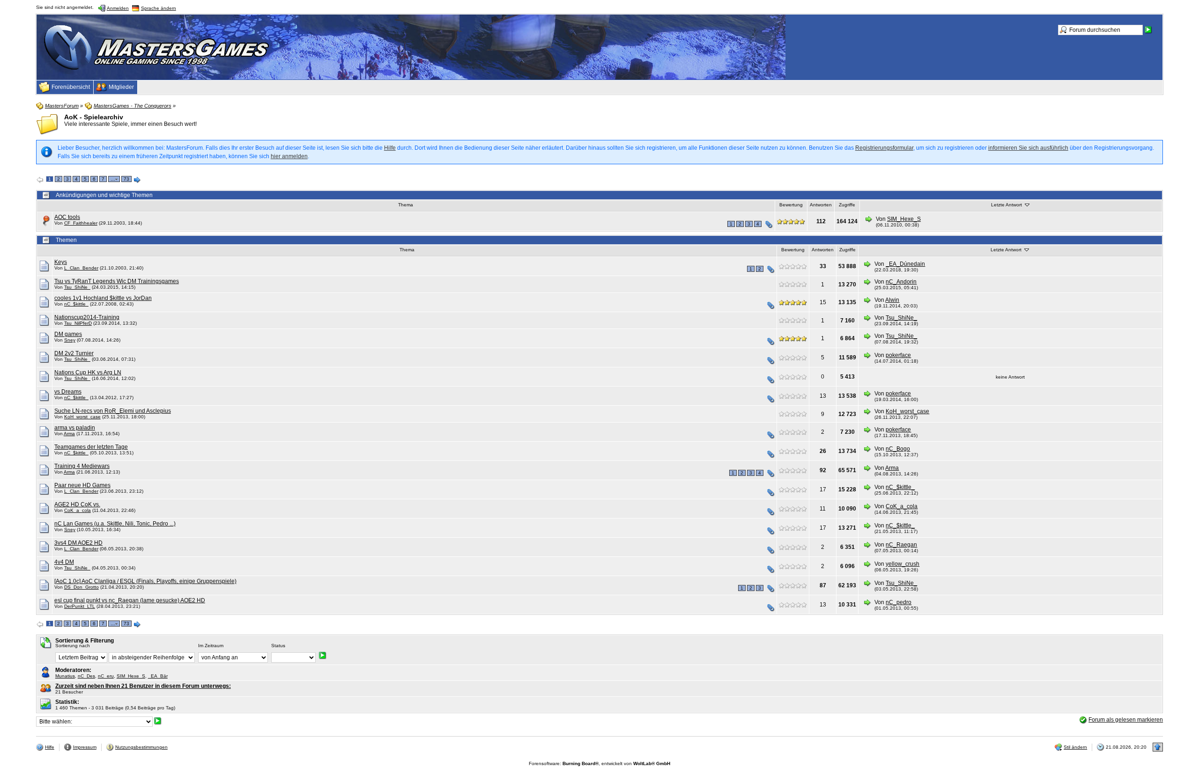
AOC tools (67, 217)
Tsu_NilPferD (78, 323)
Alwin (892, 300)
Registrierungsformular (884, 148)
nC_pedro (898, 602)
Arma (69, 433)
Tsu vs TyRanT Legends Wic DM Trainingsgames (116, 281)
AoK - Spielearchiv (93, 117)
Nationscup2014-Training (86, 317)
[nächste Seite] (137, 180)
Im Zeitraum (210, 645)
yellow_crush (902, 564)
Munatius (65, 676)
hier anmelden (289, 156)
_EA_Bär (158, 676)
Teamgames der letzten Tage (91, 447)
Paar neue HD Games (82, 485)
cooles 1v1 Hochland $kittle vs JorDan (103, 298)
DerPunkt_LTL (79, 606)
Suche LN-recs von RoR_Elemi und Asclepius (112, 411)
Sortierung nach (72, 645)
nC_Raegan (901, 544)
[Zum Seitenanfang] (1157, 747)
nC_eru (106, 676)
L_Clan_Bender (81, 267)
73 (126, 179)
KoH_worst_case (82, 416)
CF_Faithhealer (80, 223)
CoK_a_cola (77, 510)
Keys (60, 262)
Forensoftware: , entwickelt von (599, 763)
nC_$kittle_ (76, 304)
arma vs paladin (74, 427)
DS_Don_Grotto (81, 587)
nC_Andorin (901, 281)
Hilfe (390, 148)
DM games (68, 334)
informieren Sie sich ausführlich (1028, 148)
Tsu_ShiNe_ (77, 287)
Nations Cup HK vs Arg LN (87, 372)
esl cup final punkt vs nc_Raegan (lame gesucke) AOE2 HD (129, 600)
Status (278, 645)
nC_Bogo (898, 448)
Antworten (821, 204)
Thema (405, 204)
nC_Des (86, 676)
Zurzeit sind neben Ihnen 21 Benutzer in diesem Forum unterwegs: (143, 686)
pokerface (898, 355)
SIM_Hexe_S (904, 219)
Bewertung (791, 204)
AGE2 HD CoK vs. (77, 504)
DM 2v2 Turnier (74, 353)
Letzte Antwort (1007, 204)
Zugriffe (847, 204)
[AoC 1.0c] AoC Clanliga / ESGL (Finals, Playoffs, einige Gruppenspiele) (145, 581)
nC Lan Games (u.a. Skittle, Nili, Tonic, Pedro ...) (115, 523)
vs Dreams (67, 391)
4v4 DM (64, 562)
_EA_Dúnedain (905, 264)
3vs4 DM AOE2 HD (78, 543)
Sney (69, 340)
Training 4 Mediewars (82, 466)
